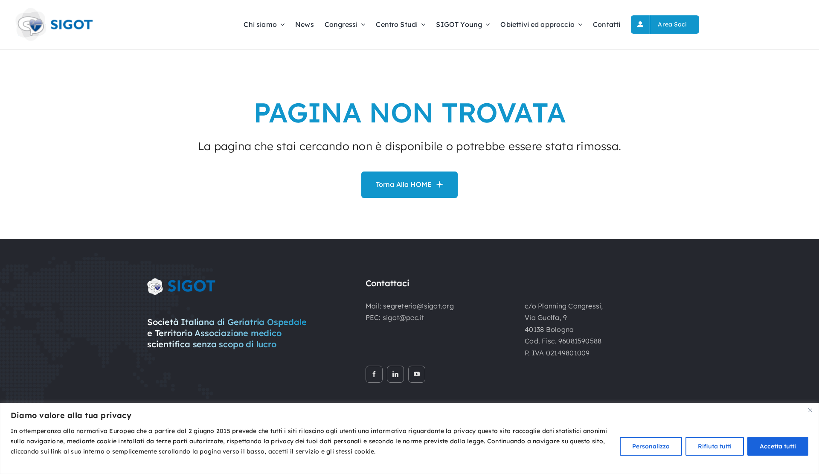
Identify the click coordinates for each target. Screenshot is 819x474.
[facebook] (374, 374)
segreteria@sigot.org (418, 306)
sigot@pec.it (403, 317)
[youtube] (416, 374)
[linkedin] (395, 374)
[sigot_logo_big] (53, 10)
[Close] (810, 410)
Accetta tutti (778, 446)
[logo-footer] (181, 281)
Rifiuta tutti (715, 446)
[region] (409, 438)
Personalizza (651, 446)
